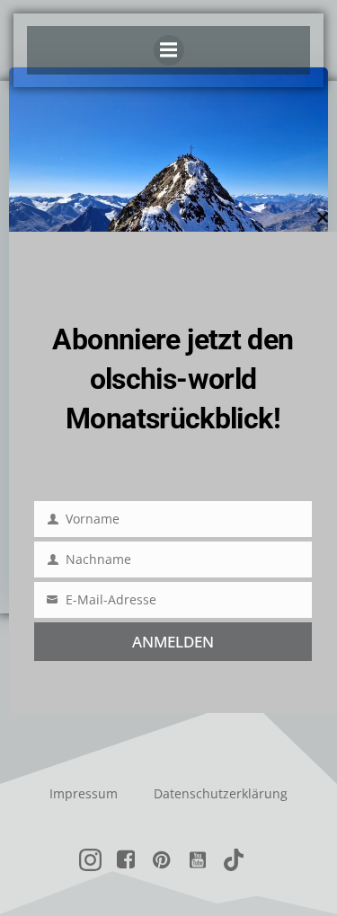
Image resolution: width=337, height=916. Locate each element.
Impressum (83, 793)
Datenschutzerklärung (221, 793)
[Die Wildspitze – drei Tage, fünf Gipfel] (168, 200)
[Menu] (169, 50)
